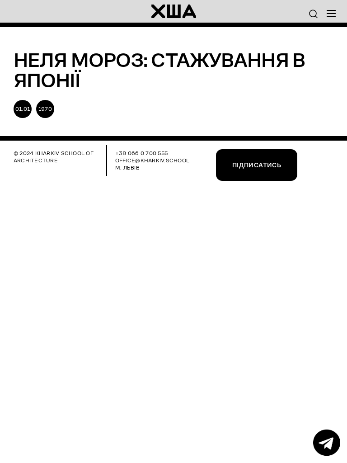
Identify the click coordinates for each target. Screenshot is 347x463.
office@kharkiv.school (152, 160)
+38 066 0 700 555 (141, 153)
